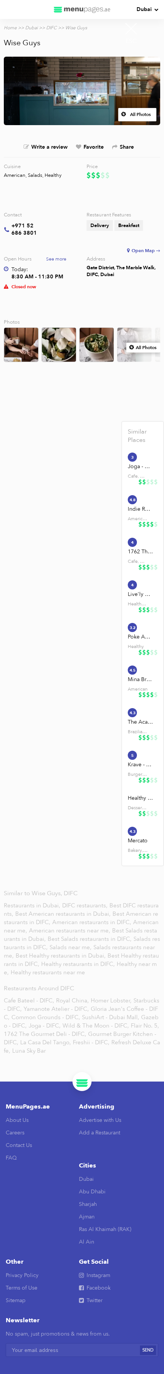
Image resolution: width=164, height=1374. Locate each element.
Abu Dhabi (92, 1191)
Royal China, (72, 1000)
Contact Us (19, 1145)
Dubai (144, 9)
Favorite (94, 147)
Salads (35, 175)
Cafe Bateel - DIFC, (29, 1000)
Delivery (99, 225)
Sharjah (88, 1204)
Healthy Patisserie (140, 798)
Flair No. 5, (145, 1025)
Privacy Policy (22, 1275)
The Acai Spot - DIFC (140, 722)
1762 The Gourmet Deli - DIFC (140, 551)
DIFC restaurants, (85, 905)
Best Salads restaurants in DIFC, (90, 939)
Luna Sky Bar (29, 1051)
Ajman (87, 1216)
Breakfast (128, 225)
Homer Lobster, (111, 1000)
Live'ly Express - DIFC (140, 594)
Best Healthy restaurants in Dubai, (60, 955)
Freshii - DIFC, (91, 1042)
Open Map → (146, 251)
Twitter (95, 1300)
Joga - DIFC (140, 466)
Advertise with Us (100, 1120)
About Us (17, 1120)
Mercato (138, 840)
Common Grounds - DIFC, (45, 1017)
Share (127, 147)
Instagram (98, 1275)
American (15, 175)
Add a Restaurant (99, 1132)
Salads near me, (71, 947)
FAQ (11, 1157)
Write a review (49, 147)
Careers (15, 1132)
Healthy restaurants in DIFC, (78, 964)
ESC (131, 41)
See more (56, 259)
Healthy (53, 175)
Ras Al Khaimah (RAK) (105, 1229)
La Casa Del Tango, (45, 1042)
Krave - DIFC (140, 764)
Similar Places (137, 435)
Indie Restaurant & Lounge (140, 509)
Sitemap (16, 1300)
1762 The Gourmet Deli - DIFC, (45, 1034)
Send (148, 1350)
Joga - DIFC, (45, 1025)
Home (10, 28)
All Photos (140, 114)
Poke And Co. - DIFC (140, 636)
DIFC (51, 28)
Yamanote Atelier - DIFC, (56, 1009)
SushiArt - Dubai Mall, (110, 1017)
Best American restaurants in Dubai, (63, 914)
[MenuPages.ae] (82, 9)
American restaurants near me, (69, 930)
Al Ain (86, 1241)
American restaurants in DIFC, (92, 922)
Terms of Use (21, 1287)
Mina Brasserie (140, 679)
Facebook (99, 1287)
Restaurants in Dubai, (33, 905)
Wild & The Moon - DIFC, (96, 1025)
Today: (19, 269)
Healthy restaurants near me (48, 972)
